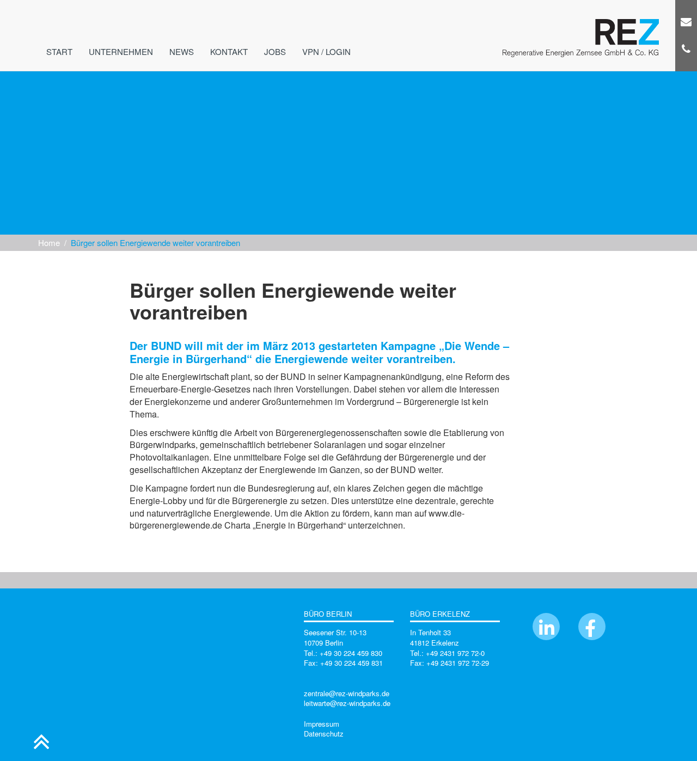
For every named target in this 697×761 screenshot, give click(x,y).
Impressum (321, 724)
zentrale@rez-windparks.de (346, 693)
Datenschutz (324, 733)
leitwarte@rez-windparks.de (347, 703)
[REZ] (581, 19)
